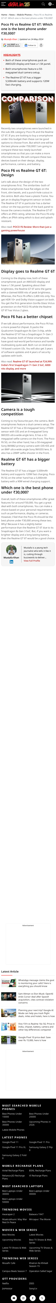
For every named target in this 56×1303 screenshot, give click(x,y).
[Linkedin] (11, 562)
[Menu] (3, 4)
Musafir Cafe (8, 1263)
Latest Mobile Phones (13, 1129)
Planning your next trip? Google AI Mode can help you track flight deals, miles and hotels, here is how (36, 1013)
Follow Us (32, 45)
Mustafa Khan (11, 39)
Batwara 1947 (36, 1214)
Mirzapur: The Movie (39, 1219)
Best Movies (8, 1234)
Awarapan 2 (8, 1214)
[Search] (43, 4)
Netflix (5, 1283)
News (12, 14)
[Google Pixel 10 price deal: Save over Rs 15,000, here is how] (8, 1040)
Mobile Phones (24, 14)
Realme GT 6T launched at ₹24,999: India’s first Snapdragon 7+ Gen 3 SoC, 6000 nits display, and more (26, 365)
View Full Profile (32, 560)
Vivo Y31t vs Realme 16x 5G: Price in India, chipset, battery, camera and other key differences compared (36, 1026)
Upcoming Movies (11, 1239)
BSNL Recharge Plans (40, 1170)
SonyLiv (33, 1288)
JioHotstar (7, 1288)
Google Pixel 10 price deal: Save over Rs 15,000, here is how (34, 1039)
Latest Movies (36, 1234)
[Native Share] (41, 45)
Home (4, 14)
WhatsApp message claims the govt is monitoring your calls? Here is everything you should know (36, 983)
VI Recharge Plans (38, 1175)
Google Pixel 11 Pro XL (14, 1147)
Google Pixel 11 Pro (39, 1142)
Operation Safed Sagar (40, 1271)
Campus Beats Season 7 (14, 1271)
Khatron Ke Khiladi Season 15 (38, 1264)
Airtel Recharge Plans (13, 1170)
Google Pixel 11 (10, 1142)
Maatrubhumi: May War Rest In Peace (14, 1221)
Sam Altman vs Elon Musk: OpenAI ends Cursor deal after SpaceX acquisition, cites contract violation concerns (36, 998)
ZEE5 (31, 1283)
